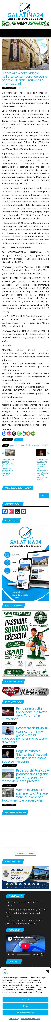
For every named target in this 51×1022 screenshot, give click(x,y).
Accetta (25, 999)
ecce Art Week (22, 445)
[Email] (33, 433)
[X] (14, 433)
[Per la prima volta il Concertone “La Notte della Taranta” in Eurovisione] (8, 711)
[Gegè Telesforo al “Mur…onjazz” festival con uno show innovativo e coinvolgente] (8, 753)
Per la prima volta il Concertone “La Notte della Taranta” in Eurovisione (24, 713)
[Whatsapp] (19, 433)
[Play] (9, 954)
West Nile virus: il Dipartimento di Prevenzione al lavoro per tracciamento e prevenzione (25, 795)
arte (12, 445)
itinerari (35, 445)
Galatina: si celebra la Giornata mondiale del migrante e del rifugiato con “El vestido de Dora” (43, 469)
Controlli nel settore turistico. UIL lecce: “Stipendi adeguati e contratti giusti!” (8, 467)
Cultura (18, 440)
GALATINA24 (25, 15)
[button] (47, 971)
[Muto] (38, 954)
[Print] (28, 433)
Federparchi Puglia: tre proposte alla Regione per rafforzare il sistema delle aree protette (25, 775)
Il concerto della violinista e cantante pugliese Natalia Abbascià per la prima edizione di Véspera (25, 735)
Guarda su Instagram (25, 853)
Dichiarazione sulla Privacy (31, 1019)
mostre (44, 445)
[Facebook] (4, 433)
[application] (25, 946)
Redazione (23, 88)
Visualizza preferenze (25, 1013)
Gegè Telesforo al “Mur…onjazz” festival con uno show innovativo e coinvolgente (24, 756)
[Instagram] (9, 433)
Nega (25, 1006)
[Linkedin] (23, 433)
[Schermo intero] (42, 954)
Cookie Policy (14, 1019)
